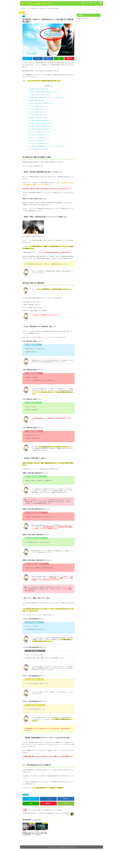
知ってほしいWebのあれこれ (36, 3)
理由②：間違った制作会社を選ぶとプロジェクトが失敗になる (45, 97)
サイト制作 (89, 2)
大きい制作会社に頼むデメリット (38, 109)
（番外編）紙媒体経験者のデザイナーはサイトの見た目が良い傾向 (46, 146)
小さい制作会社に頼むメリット (37, 112)
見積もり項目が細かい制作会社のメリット (40, 126)
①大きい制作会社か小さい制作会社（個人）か (41, 103)
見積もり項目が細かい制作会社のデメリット (41, 129)
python (100, 2)
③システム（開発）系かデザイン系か (39, 132)
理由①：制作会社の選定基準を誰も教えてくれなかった (43, 91)
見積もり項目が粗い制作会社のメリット (40, 120)
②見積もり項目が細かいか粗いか (38, 117)
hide (51, 85)
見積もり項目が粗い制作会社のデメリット (40, 123)
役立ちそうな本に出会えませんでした (39, 94)
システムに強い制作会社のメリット (39, 134)
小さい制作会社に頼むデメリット (38, 114)
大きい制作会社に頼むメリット (37, 106)
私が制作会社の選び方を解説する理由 (37, 89)
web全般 (82, 2)
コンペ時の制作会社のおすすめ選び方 (37, 149)
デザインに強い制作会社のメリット (39, 140)
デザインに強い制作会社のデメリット (39, 143)
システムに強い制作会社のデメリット (39, 137)
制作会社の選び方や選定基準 (35, 100)
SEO (95, 2)
